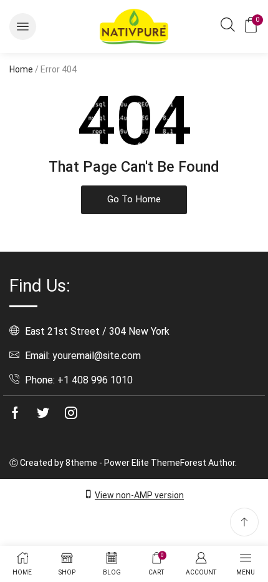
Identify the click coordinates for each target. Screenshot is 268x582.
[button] (22, 26)
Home (21, 69)
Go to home (134, 199)
